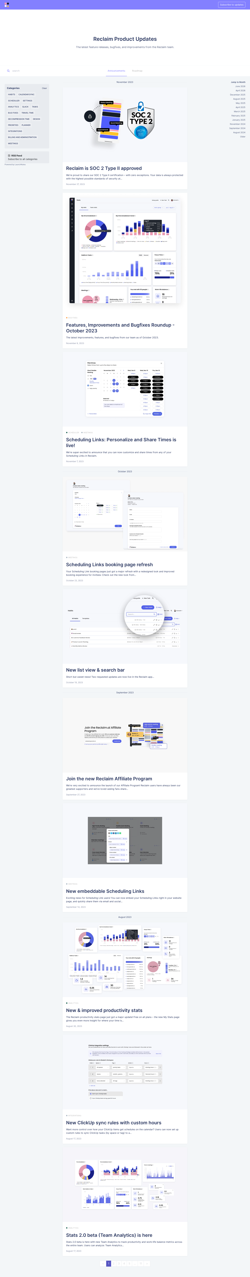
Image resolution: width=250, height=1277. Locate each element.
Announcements (116, 70)
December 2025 (237, 94)
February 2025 (238, 115)
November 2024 (237, 124)
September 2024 (237, 128)
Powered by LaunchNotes (15, 164)
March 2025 (239, 111)
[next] (147, 1264)
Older (242, 136)
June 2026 (240, 86)
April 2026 (240, 90)
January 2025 (238, 120)
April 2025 (240, 107)
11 (141, 1263)
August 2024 (239, 132)
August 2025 (239, 99)
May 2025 (240, 103)
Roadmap (137, 70)
